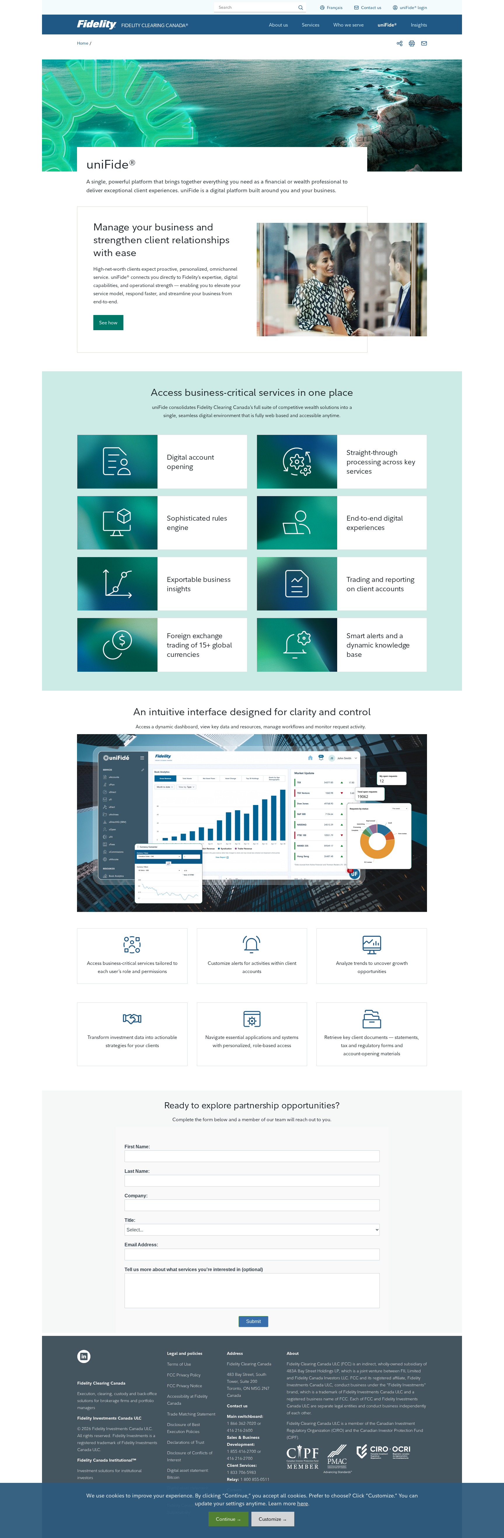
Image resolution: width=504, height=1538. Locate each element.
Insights (419, 25)
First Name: (137, 1146)
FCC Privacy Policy (183, 1375)
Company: (136, 1195)
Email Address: (141, 1244)
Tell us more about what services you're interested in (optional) (194, 1269)
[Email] (424, 43)
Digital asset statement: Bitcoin (188, 1474)
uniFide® (387, 25)
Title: (130, 1220)
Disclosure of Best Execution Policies (183, 1428)
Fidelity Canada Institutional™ (106, 1460)
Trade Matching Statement (191, 1414)
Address (235, 1353)
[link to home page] (97, 24)
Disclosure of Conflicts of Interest (189, 1456)
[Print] (412, 43)
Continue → (228, 1519)
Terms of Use (179, 1364)
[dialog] (252, 1510)
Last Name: (137, 1171)
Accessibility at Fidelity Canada (187, 1400)
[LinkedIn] (84, 1356)
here (302, 1503)
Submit (253, 1321)
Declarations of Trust (185, 1442)
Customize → (273, 1519)
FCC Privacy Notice (184, 1385)
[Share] (399, 43)
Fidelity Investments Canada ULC (109, 1418)
